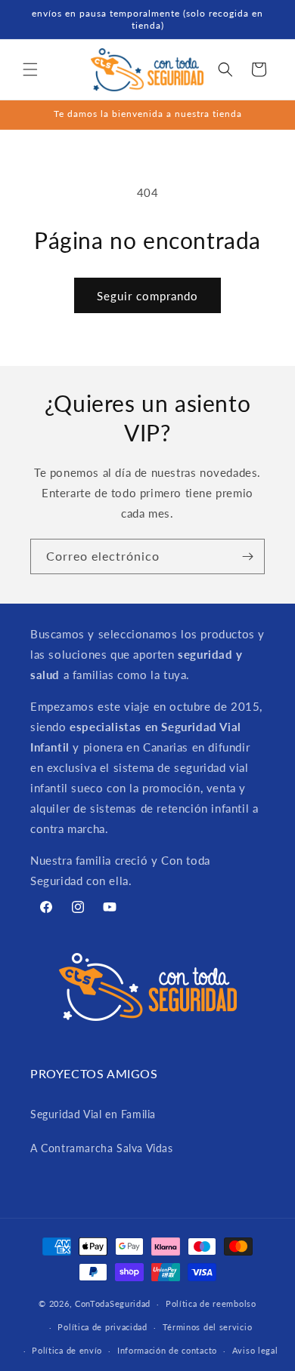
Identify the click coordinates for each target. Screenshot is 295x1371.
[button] (30, 69)
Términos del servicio (208, 1327)
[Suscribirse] (247, 556)
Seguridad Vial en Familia (93, 1114)
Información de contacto (167, 1350)
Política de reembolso (211, 1303)
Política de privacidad (102, 1327)
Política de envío (67, 1350)
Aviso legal (255, 1350)
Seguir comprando (147, 296)
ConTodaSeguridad (113, 1303)
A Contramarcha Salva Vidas (101, 1148)
